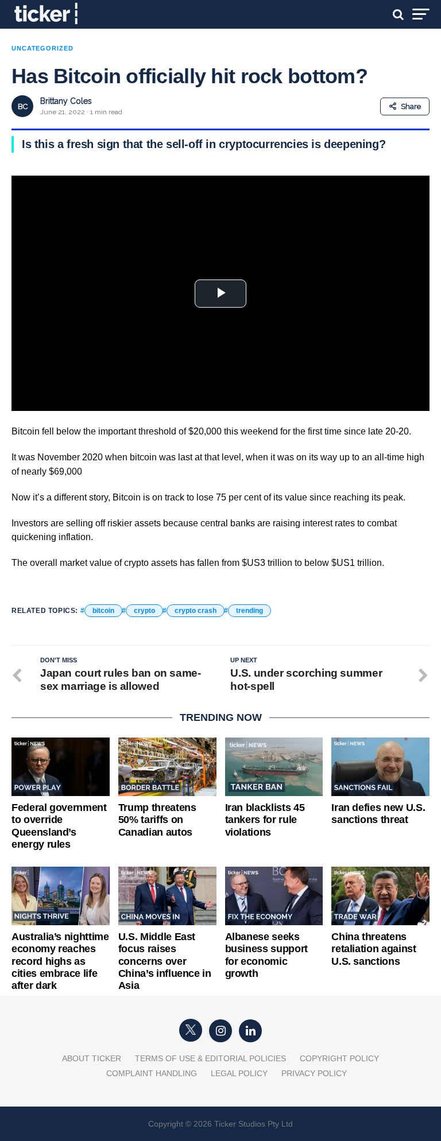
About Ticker (91, 1058)
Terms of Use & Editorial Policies (210, 1058)
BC (23, 106)
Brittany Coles (66, 101)
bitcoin (103, 611)
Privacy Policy (314, 1073)
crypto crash (195, 611)
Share (411, 106)
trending (249, 611)
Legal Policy (239, 1073)
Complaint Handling (151, 1073)
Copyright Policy (339, 1058)
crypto (144, 611)
